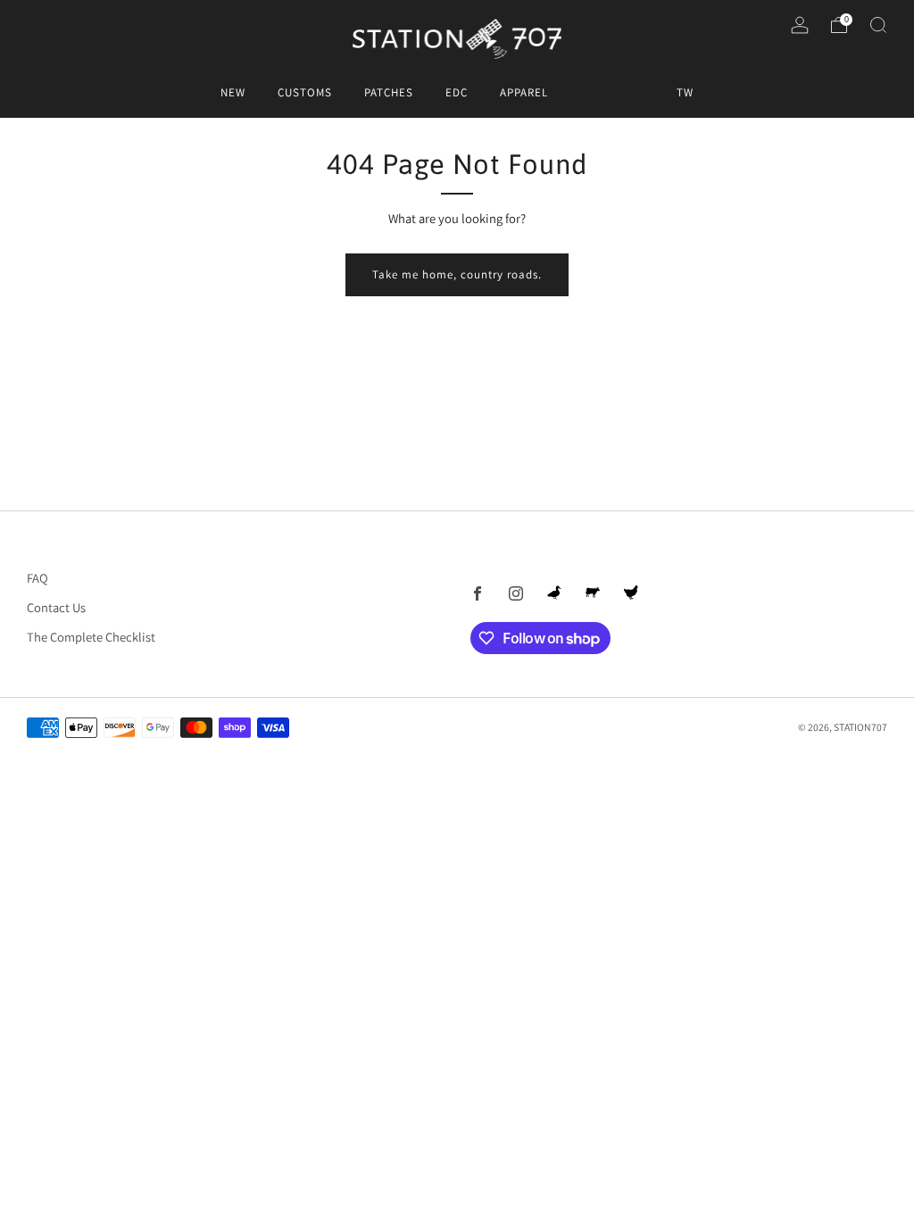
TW (685, 92)
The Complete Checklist (91, 636)
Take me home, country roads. (457, 274)
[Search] (878, 25)
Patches (388, 92)
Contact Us (56, 607)
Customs (305, 92)
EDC (456, 92)
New (232, 92)
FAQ (37, 577)
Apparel (524, 92)
